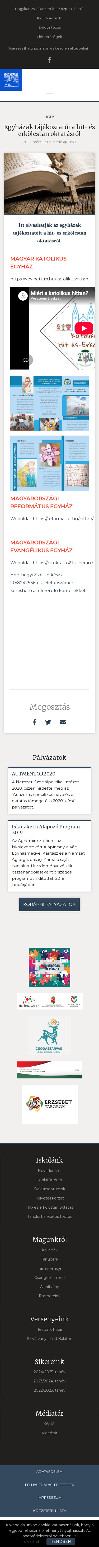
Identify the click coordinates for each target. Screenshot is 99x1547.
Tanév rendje (50, 1268)
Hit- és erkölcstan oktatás (49, 1207)
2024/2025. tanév (49, 1372)
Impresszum (50, 1497)
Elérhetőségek (49, 37)
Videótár (49, 1433)
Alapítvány (49, 1286)
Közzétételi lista (49, 1510)
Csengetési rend (49, 1277)
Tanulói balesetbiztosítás (49, 1216)
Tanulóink (49, 1259)
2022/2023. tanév (49, 1390)
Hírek (49, 117)
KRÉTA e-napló (49, 18)
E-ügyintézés (50, 27)
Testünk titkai (49, 1329)
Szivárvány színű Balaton (49, 1338)
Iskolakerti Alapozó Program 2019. (46, 829)
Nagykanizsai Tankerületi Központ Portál (49, 9)
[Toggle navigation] (49, 96)
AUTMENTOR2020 (33, 774)
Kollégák (50, 1250)
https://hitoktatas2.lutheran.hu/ (66, 562)
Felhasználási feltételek (49, 1485)
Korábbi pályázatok (49, 904)
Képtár (49, 1423)
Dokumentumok (49, 1189)
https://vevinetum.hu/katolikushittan (49, 278)
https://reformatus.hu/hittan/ (63, 518)
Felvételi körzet (49, 1198)
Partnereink (49, 1296)
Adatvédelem (49, 1471)
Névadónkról (49, 1170)
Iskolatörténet (49, 1179)
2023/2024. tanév (49, 1381)
